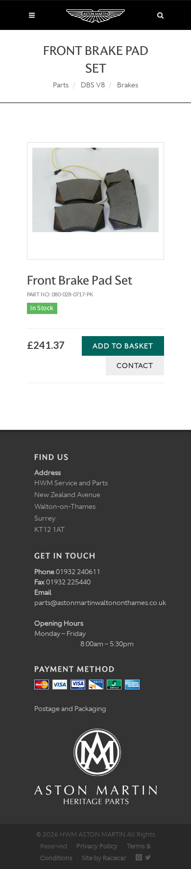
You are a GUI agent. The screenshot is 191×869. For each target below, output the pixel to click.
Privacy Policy (97, 846)
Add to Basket (123, 346)
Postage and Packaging (70, 708)
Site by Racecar (104, 858)
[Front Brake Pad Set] (95, 190)
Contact (135, 365)
